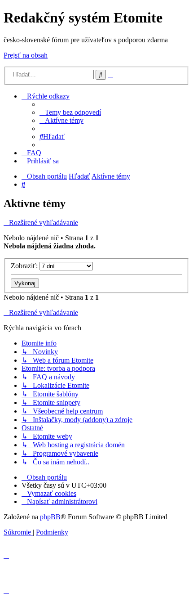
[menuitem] (70, 112)
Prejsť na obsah (26, 55)
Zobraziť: (25, 266)
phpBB (50, 517)
